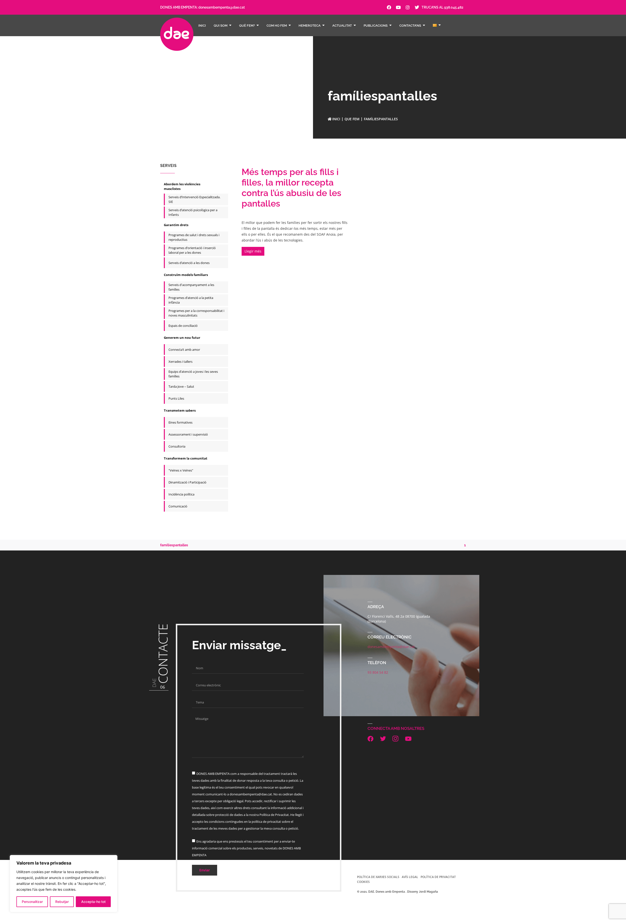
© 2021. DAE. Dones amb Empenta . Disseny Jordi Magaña (397, 891)
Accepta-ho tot (93, 902)
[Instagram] (407, 7)
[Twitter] (417, 7)
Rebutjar (62, 902)
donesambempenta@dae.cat (221, 7)
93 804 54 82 (378, 672)
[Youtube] (398, 7)
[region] (63, 883)
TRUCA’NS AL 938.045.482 (442, 7)
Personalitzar (32, 902)
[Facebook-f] (389, 7)
